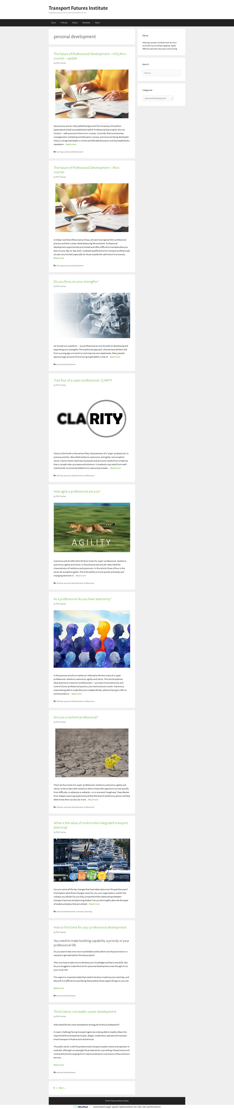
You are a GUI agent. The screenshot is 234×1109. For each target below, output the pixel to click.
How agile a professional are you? (77, 491)
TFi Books (64, 23)
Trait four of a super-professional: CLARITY (83, 380)
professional (89, 476)
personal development (73, 152)
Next (62, 1088)
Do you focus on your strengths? (76, 281)
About (97, 23)
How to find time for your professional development (90, 927)
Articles (75, 23)
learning (59, 152)
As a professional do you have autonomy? (82, 599)
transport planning (84, 911)
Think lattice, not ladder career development (85, 1012)
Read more (71, 144)
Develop (59, 476)
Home (53, 23)
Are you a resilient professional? (76, 717)
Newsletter (86, 23)
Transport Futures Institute (78, 8)
